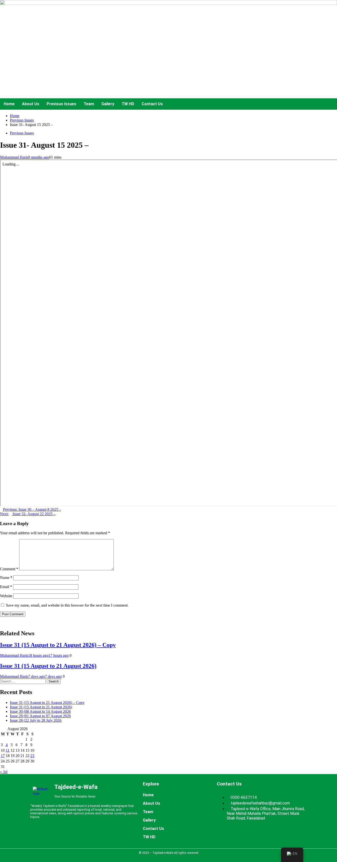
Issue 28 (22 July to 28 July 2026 (35, 720)
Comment (9, 569)
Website (6, 596)
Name (6, 577)
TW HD (128, 104)
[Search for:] (23, 681)
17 (3, 756)
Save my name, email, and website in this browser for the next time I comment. (67, 605)
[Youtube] (77, 833)
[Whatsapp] (91, 833)
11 (7, 750)
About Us (30, 104)
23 (32, 756)
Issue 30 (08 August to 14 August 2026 (40, 711)
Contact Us (152, 104)
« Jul (3, 772)
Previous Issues (61, 104)
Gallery (107, 104)
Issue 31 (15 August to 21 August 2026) (48, 666)
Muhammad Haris (14, 157)
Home (9, 104)
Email (6, 587)
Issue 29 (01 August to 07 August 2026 (40, 716)
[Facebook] (62, 833)
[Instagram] (106, 833)
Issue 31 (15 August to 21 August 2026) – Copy (58, 645)
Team (89, 104)
